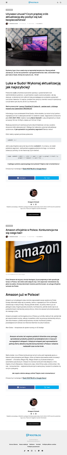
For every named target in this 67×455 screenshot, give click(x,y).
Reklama (31, 444)
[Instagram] (31, 450)
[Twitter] (35, 450)
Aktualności (9, 9)
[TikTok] (24, 450)
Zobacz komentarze (33, 214)
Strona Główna (13, 444)
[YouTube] (28, 450)
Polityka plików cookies (49, 444)
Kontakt (38, 444)
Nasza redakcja (23, 444)
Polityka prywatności (33, 446)
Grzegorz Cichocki (33, 202)
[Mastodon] (39, 450)
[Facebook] (42, 450)
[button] (6, 2)
